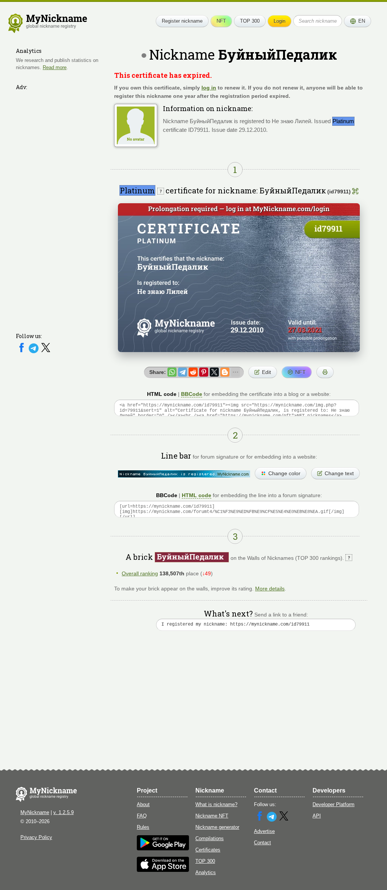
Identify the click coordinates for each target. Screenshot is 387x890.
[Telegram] (34, 351)
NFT (221, 21)
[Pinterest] (203, 372)
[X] (45, 351)
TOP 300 (250, 21)
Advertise (264, 831)
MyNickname (34, 812)
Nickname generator (217, 827)
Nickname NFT (211, 816)
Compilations (209, 838)
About (143, 804)
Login (279, 21)
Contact (262, 842)
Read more (55, 67)
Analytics (205, 872)
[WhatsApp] (171, 372)
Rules (143, 827)
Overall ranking (140, 573)
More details (270, 589)
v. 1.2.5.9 (63, 812)
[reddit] (193, 372)
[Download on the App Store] (163, 870)
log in (208, 88)
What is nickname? (216, 804)
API (317, 816)
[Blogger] (224, 372)
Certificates (207, 850)
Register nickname (182, 21)
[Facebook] (22, 351)
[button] (357, 21)
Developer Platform (333, 804)
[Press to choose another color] (184, 473)
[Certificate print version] (325, 372)
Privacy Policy (36, 837)
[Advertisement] (61, 206)
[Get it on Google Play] (163, 848)
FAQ (142, 816)
